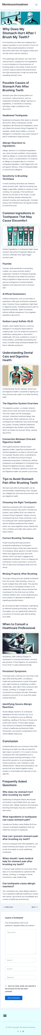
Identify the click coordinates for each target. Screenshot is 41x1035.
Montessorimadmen (15, 4)
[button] (4, 1015)
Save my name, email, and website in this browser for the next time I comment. (20, 988)
